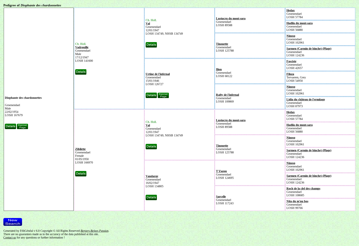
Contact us (9, 237)
